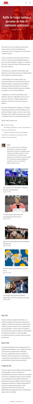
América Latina (9, 125)
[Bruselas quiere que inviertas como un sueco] (16, 265)
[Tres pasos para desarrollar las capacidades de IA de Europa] (16, 211)
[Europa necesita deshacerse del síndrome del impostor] (16, 238)
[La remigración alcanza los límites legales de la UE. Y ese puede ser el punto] (16, 292)
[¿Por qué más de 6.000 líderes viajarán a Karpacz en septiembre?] (16, 184)
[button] (26, 3)
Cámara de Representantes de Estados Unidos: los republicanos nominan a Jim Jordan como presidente (15, 135)
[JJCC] (6, 3)
